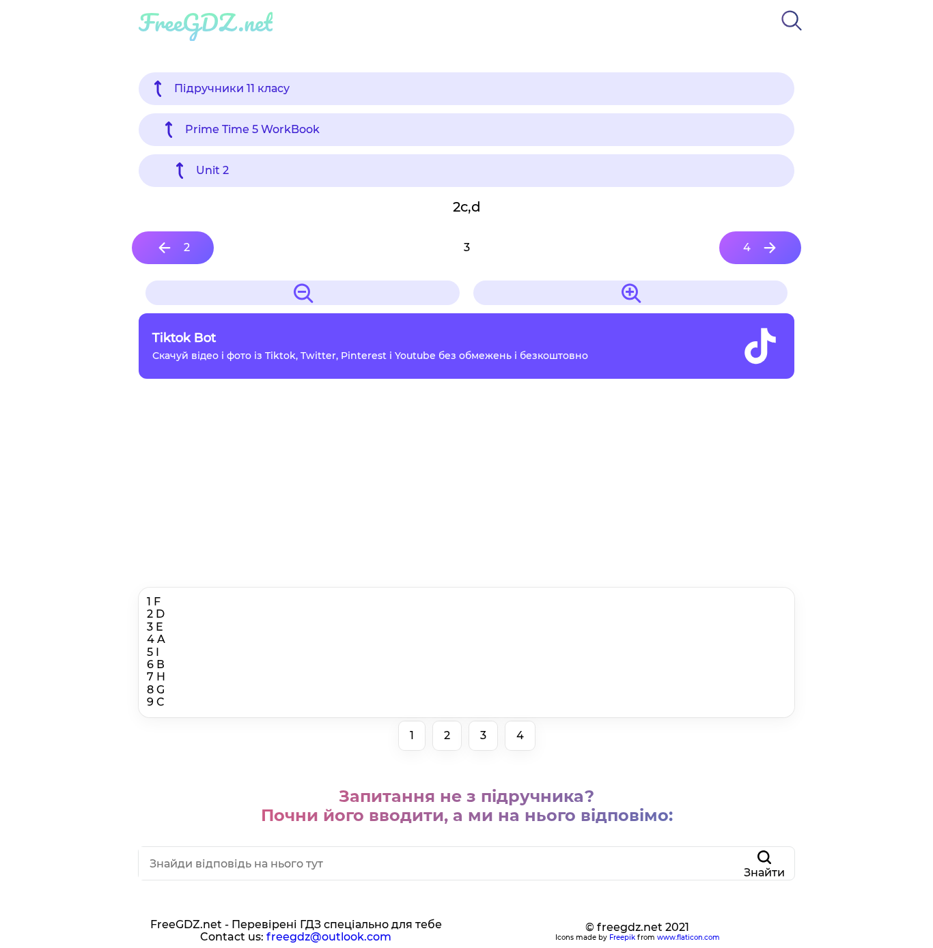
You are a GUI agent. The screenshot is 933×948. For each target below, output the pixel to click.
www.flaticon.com (688, 937)
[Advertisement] (466, 486)
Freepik (622, 937)
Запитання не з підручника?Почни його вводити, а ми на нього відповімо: (467, 805)
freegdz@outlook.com (328, 936)
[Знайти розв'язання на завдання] (791, 33)
